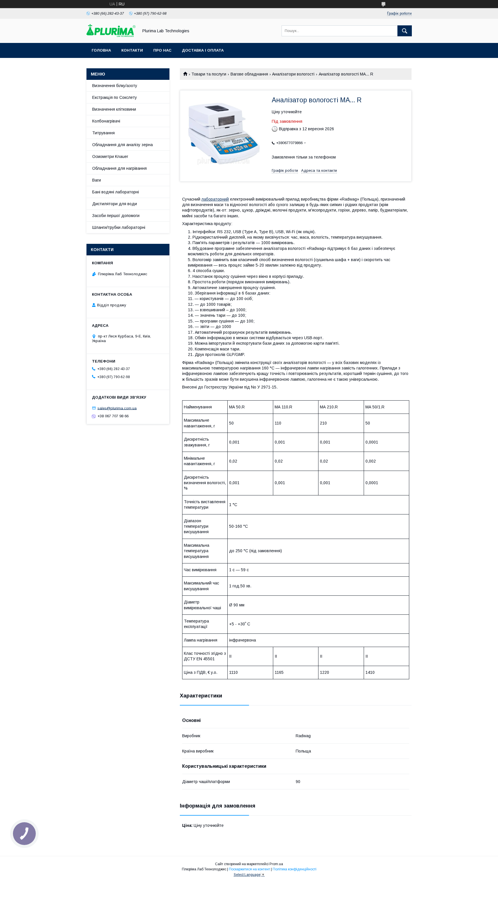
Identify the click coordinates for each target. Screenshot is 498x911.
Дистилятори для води (114, 203)
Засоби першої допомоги (115, 215)
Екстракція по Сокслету (114, 97)
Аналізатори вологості (293, 74)
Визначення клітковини (114, 109)
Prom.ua (276, 864)
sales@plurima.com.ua (117, 408)
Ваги (96, 180)
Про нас (162, 50)
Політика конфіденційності (294, 869)
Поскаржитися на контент (249, 869)
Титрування (103, 133)
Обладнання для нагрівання (119, 168)
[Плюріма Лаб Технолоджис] (110, 35)
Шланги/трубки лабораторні (118, 227)
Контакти (132, 50)
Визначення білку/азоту (114, 85)
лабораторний (215, 199)
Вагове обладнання (249, 74)
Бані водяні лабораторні (115, 192)
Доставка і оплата (203, 50)
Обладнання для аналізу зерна (122, 144)
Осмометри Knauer (110, 156)
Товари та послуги (208, 74)
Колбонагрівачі (106, 121)
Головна (101, 50)
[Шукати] (404, 30)
